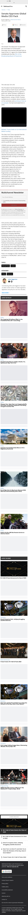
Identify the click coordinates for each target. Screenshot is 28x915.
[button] (2, 6)
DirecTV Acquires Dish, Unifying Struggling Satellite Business (13, 843)
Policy (8, 9)
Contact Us (4, 899)
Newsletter (24, 24)
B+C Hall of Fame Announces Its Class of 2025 (15, 837)
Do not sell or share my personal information (12, 902)
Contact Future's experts (7, 880)
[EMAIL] (12, 281)
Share (5, 24)
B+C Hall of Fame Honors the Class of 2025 (14, 831)
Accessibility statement (7, 890)
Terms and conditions (7, 877)
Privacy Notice (20, 210)
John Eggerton (6, 19)
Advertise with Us (6, 896)
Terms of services (18, 209)
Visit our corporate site (12, 866)
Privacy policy (5, 883)
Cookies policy (5, 886)
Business (3, 9)
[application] (14, 116)
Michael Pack (5, 266)
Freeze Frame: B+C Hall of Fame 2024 (14, 857)
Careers (3, 893)
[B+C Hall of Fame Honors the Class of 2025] (14, 826)
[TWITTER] (9, 281)
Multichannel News (15, 19)
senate (13, 266)
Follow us (16, 24)
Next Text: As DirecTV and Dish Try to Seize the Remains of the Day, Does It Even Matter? (14, 851)
